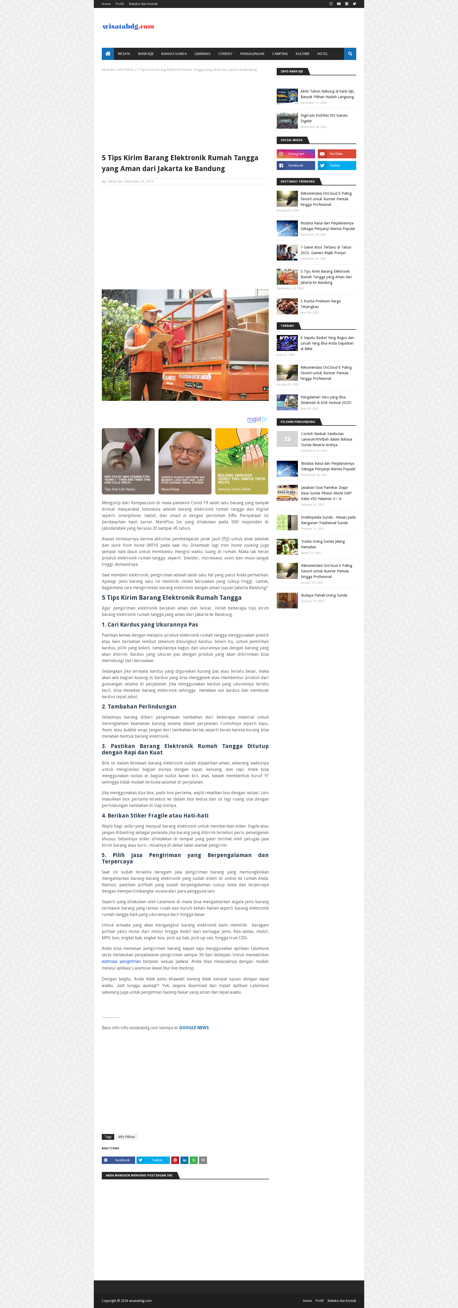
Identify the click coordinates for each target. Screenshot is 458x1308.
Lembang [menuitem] (202, 54)
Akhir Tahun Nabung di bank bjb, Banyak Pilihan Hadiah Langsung (328, 94)
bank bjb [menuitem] (145, 54)
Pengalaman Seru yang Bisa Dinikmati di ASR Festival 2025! (326, 400)
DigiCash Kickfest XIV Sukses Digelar (324, 118)
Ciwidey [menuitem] (225, 54)
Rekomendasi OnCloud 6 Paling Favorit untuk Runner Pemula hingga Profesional (326, 199)
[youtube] (339, 4)
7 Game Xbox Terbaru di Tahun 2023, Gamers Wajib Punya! (326, 250)
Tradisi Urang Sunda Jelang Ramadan (323, 544)
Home (106, 4)
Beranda (108, 70)
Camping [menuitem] (280, 54)
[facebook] (347, 4)
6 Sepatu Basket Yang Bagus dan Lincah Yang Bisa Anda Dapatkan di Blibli (327, 343)
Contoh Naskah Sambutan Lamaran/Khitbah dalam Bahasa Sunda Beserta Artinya (326, 439)
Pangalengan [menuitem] (252, 54)
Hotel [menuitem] (323, 54)
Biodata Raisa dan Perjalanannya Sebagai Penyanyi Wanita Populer (328, 226)
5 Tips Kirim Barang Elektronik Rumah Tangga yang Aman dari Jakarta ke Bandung (326, 277)
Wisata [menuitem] (124, 54)
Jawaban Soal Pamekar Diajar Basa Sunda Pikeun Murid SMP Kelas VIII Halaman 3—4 (326, 493)
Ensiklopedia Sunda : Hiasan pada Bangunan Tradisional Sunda (328, 520)
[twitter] (353, 4)
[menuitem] (108, 54)
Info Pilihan (125, 70)
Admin (112, 181)
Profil (120, 4)
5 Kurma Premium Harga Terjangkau (321, 304)
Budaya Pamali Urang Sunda (324, 595)
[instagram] (331, 4)
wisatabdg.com (140, 1301)
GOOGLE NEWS (194, 1027)
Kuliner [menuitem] (302, 54)
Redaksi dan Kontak (143, 4)
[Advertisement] (185, 111)
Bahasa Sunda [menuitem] (174, 54)
